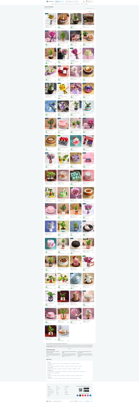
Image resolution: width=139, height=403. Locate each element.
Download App (67, 394)
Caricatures (58, 363)
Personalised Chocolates (75, 371)
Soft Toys (61, 363)
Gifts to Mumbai (77, 375)
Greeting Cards (54, 363)
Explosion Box (59, 378)
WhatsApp (66, 392)
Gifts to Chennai (54, 375)
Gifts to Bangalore (49, 375)
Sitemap (57, 392)
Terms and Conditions (51, 392)
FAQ (65, 389)
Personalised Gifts (49, 363)
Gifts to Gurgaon (63, 375)
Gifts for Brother (72, 378)
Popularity (90, 11)
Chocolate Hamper (65, 363)
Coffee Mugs (77, 363)
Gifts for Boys (63, 378)
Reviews (57, 389)
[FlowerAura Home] (50, 2)
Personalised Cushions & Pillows (51, 371)
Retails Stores (49, 394)
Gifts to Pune (81, 375)
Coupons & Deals (50, 389)
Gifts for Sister (68, 378)
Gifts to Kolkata (72, 375)
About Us (49, 386)
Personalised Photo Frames (82, 371)
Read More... (47, 356)
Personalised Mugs (70, 371)
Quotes (57, 394)
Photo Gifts (76, 378)
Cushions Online (73, 363)
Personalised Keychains (64, 371)
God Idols (70, 363)
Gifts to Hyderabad (68, 375)
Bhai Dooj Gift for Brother (50, 378)
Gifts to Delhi (58, 375)
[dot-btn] (55, 41)
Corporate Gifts (67, 386)
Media (57, 386)
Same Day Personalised (58, 371)
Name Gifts (79, 378)
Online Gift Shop (56, 378)
